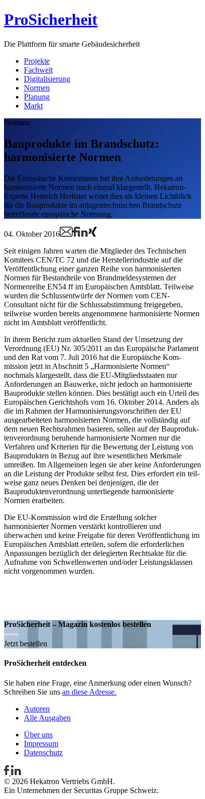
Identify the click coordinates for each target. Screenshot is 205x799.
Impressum (41, 743)
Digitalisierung (47, 79)
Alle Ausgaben (47, 717)
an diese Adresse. (89, 692)
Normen (37, 88)
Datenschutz (43, 752)
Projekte (37, 61)
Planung (37, 96)
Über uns (38, 734)
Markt (33, 105)
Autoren (37, 709)
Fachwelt (38, 70)
